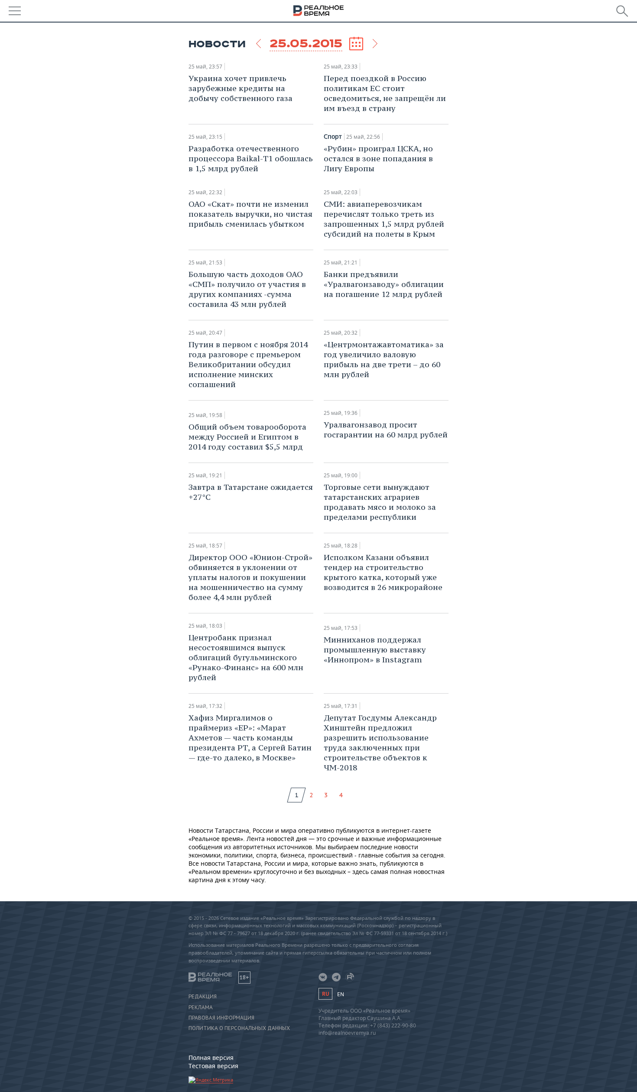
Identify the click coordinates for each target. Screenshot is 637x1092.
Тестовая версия (213, 1066)
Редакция (202, 997)
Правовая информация (221, 1018)
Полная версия (211, 1057)
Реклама (200, 1007)
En (340, 994)
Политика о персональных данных (239, 1028)
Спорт (333, 136)
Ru (325, 994)
